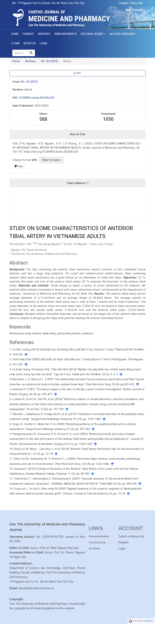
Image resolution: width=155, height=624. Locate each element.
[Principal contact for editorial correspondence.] (35, 243)
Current (28, 33)
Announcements (65, 33)
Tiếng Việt (136, 3)
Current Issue (97, 542)
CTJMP (15, 43)
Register (30, 43)
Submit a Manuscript (131, 536)
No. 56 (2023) (49, 61)
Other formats (51, 159)
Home (15, 33)
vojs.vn (149, 621)
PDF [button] (78, 73)
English (124, 3)
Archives (44, 33)
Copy (20, 166)
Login (43, 43)
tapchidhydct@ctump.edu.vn (36, 588)
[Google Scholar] (26, 354)
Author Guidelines (122, 33)
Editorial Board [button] (92, 33)
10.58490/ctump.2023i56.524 (36, 97)
